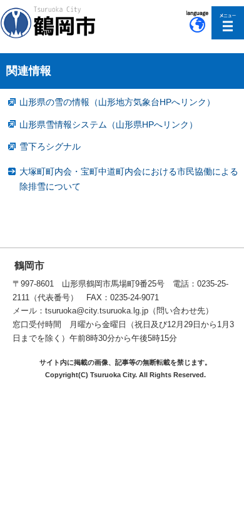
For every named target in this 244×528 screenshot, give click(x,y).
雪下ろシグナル (50, 146)
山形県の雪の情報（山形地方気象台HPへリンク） (117, 102)
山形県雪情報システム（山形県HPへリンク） (108, 124)
